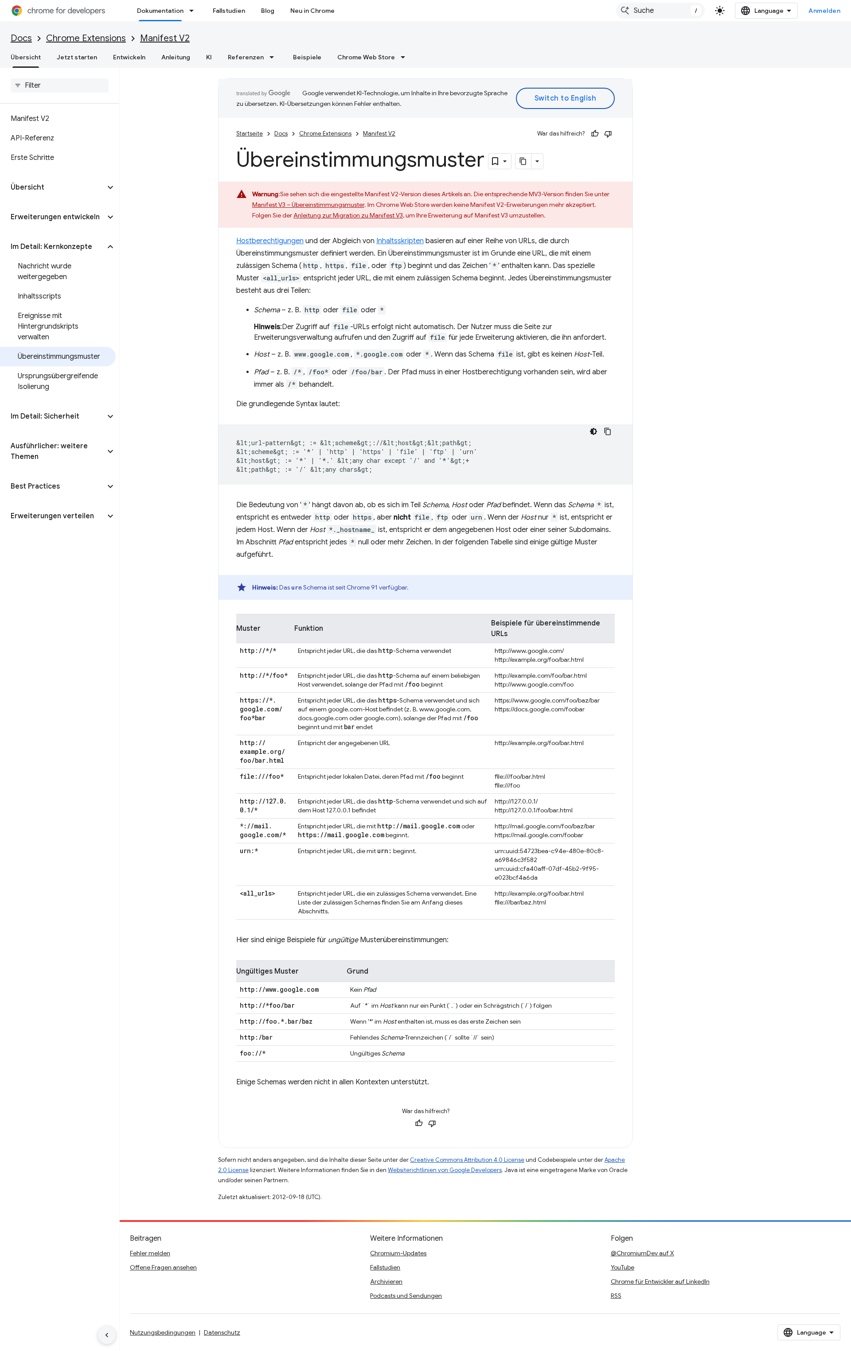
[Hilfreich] (594, 133)
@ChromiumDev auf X (642, 1253)
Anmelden (824, 11)
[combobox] (660, 11)
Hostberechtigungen (270, 241)
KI (209, 57)
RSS (616, 1296)
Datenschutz (222, 1332)
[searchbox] (60, 85)
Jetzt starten (77, 57)
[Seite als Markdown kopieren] (523, 161)
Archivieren (386, 1281)
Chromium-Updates (398, 1253)
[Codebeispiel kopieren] (608, 431)
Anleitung (175, 57)
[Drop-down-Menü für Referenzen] (274, 57)
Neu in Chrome (312, 11)
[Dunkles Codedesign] (593, 431)
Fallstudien (229, 11)
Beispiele (307, 57)
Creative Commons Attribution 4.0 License (467, 1160)
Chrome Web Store (366, 57)
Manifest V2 (165, 38)
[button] (52, 187)
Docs (21, 38)
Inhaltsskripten (400, 241)
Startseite (249, 133)
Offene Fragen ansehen (163, 1267)
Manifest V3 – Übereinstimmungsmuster (308, 205)
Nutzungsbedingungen (162, 1332)
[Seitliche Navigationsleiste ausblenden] (107, 1335)
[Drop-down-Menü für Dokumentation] (194, 10)
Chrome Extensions (86, 38)
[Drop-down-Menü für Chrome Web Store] (405, 57)
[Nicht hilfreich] (608, 133)
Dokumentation (160, 11)
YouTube (622, 1267)
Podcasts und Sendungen (406, 1296)
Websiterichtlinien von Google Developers (445, 1170)
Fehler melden (150, 1253)
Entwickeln (129, 57)
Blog (267, 11)
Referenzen (246, 57)
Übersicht (26, 57)
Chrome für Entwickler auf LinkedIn (660, 1281)
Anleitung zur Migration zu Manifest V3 (348, 215)
